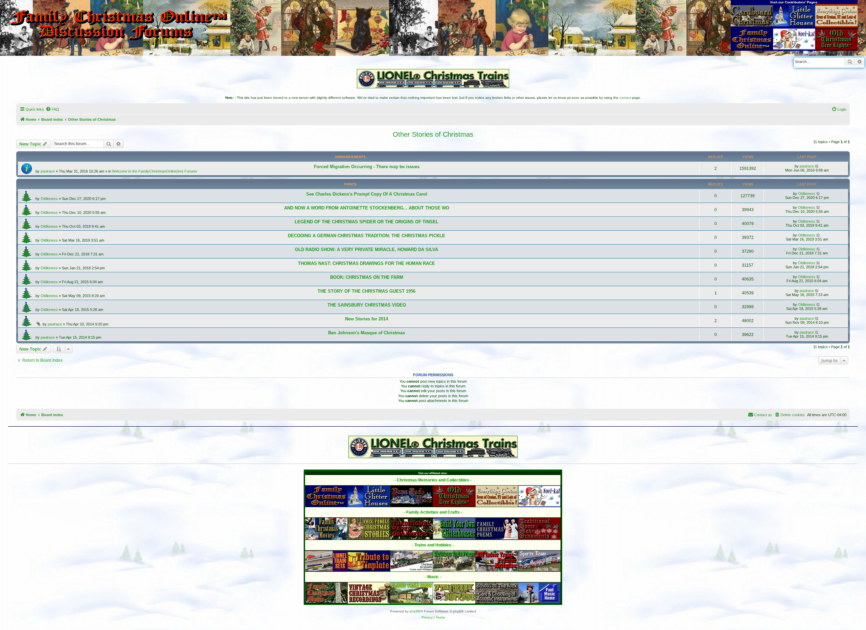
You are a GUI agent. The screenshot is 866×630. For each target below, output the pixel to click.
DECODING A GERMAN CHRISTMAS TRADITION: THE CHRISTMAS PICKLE (366, 235)
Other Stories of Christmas (433, 134)
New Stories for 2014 (366, 318)
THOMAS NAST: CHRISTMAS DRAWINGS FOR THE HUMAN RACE (366, 263)
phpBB (415, 611)
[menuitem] (52, 109)
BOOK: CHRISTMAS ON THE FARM (366, 277)
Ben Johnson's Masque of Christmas (366, 332)
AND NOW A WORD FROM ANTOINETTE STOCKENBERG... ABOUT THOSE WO (366, 207)
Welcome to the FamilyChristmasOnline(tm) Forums (154, 171)
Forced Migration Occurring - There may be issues (366, 166)
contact (625, 97)
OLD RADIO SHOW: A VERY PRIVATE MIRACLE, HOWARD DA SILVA (366, 249)
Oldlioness (49, 199)
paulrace (48, 171)
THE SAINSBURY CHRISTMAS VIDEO (366, 305)
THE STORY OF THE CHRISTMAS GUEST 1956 (366, 291)
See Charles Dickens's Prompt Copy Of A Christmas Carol (366, 194)
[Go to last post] (817, 166)
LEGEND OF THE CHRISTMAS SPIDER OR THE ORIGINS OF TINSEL (366, 221)
